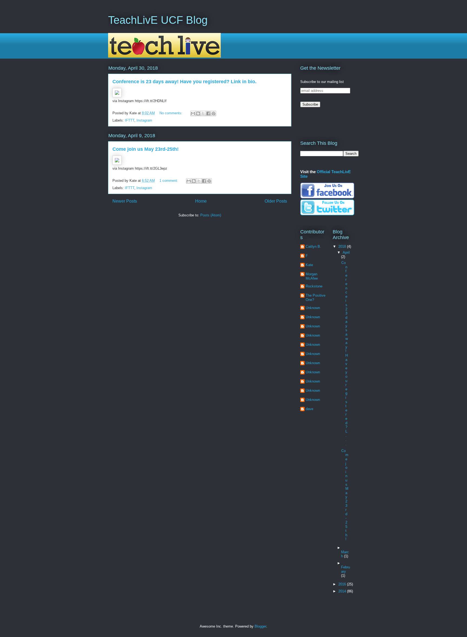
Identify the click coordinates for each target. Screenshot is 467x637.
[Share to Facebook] (208, 113)
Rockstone (314, 286)
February (345, 569)
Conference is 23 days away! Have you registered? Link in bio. (184, 81)
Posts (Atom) (210, 215)
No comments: (171, 113)
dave (309, 409)
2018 (342, 246)
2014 (342, 591)
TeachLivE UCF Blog (158, 20)
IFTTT (129, 120)
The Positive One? (315, 297)
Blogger (260, 626)
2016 (342, 584)
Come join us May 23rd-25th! (145, 149)
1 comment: (169, 181)
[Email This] (193, 113)
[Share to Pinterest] (213, 113)
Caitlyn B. (313, 246)
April (346, 252)
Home (201, 201)
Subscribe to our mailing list (322, 82)
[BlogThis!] (198, 113)
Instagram (144, 120)
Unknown (313, 308)
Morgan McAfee (312, 276)
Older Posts (276, 201)
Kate (309, 265)
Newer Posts (124, 201)
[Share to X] (203, 113)
